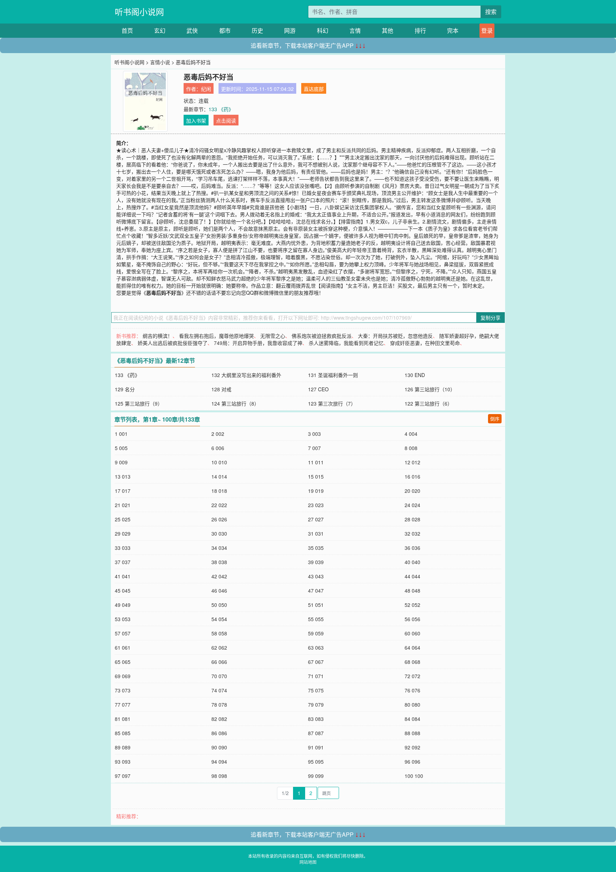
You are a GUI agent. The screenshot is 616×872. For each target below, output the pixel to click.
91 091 (316, 747)
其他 (387, 30)
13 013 (122, 476)
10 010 (219, 462)
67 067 (316, 661)
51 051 (316, 604)
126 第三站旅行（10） (430, 389)
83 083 (316, 718)
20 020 (412, 490)
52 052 (412, 604)
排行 (420, 30)
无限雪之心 (272, 335)
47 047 (316, 590)
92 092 (412, 747)
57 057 (122, 633)
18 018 (219, 490)
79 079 (316, 704)
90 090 (219, 747)
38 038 (219, 562)
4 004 (411, 433)
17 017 (122, 490)
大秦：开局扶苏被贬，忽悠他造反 (395, 335)
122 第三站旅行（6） (428, 403)
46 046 (219, 590)
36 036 (412, 547)
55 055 (316, 619)
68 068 (412, 661)
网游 (290, 30)
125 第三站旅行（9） (139, 403)
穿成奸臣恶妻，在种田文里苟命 (425, 342)
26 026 (219, 519)
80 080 (412, 704)
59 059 (316, 633)
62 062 (219, 647)
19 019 (316, 490)
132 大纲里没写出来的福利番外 (246, 374)
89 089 (122, 747)
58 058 (219, 633)
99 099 (316, 775)
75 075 (316, 690)
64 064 (412, 647)
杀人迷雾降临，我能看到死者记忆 (346, 342)
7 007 (314, 448)
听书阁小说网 (139, 11)
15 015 (316, 476)
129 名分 (125, 389)
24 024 (412, 505)
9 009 (121, 462)
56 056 (412, 619)
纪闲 (206, 88)
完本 (452, 30)
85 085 (122, 733)
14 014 (219, 476)
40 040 (412, 562)
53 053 (122, 619)
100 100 (414, 775)
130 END (415, 374)
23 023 (316, 505)
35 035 (316, 547)
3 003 (314, 433)
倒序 (494, 418)
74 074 (219, 690)
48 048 (412, 590)
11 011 (316, 462)
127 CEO (318, 389)
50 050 (219, 604)
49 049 (122, 604)
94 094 (219, 761)
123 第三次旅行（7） (332, 403)
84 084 (412, 718)
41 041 (122, 576)
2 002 (217, 433)
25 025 (122, 519)
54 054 (219, 619)
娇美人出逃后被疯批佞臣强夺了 (172, 342)
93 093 (122, 761)
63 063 (316, 647)
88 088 (412, 733)
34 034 (219, 547)
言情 (355, 30)
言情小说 (160, 62)
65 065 (122, 661)
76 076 (412, 690)
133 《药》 (221, 109)
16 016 (412, 476)
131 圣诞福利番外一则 (333, 374)
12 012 (412, 462)
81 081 (122, 718)
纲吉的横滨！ (158, 335)
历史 (257, 30)
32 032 (412, 533)
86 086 (219, 733)
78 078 (219, 704)
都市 (225, 30)
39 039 (316, 562)
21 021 (122, 505)
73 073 (122, 690)
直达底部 (314, 88)
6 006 (217, 448)
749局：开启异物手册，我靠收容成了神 (258, 342)
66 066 (219, 661)
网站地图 (308, 862)
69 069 (122, 676)
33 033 (122, 547)
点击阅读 (226, 120)
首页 (127, 30)
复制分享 (490, 317)
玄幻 (159, 30)
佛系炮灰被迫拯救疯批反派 (321, 335)
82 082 (219, 718)
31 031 (316, 533)
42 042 (219, 576)
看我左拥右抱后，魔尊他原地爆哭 (216, 335)
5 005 (121, 448)
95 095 (316, 761)
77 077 (122, 704)
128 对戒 (221, 389)
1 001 (121, 433)
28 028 (412, 519)
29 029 (122, 533)
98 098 (219, 775)
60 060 (412, 633)
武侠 (192, 30)
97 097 (122, 775)
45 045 (122, 590)
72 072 (412, 676)
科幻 (322, 30)
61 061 (122, 647)
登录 (487, 30)
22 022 (219, 505)
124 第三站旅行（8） (235, 403)
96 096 (412, 761)
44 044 (412, 576)
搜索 (491, 11)
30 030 (219, 533)
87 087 (316, 733)
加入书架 (196, 120)
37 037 (122, 562)
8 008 (411, 448)
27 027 (316, 519)
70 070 (219, 676)
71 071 (316, 676)
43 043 (316, 576)
